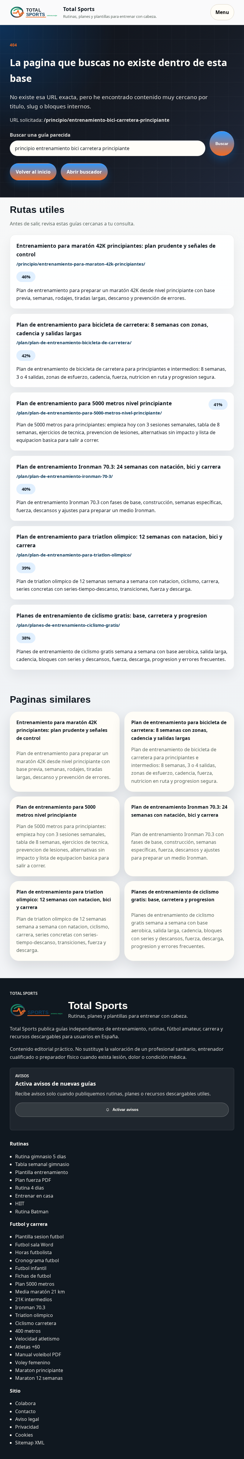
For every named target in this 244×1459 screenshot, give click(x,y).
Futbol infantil (30, 1268)
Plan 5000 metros (34, 1284)
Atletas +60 (27, 1346)
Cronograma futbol (37, 1260)
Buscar (221, 143)
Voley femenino (32, 1362)
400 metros (28, 1331)
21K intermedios (33, 1299)
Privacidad (27, 1427)
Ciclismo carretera (35, 1323)
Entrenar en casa (34, 1196)
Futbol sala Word (34, 1244)
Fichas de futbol (33, 1276)
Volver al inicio (33, 172)
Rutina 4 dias (29, 1187)
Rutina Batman (32, 1211)
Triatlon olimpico (34, 1315)
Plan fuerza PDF (33, 1180)
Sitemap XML (29, 1442)
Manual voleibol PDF (38, 1354)
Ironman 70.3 (30, 1307)
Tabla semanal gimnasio (42, 1164)
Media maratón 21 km (40, 1291)
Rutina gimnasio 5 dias (40, 1156)
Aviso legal (27, 1419)
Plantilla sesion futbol (39, 1236)
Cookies (24, 1435)
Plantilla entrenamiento (41, 1172)
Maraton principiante (39, 1370)
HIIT (19, 1203)
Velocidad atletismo (37, 1338)
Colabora (25, 1403)
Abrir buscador (84, 172)
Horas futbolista (33, 1252)
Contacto (25, 1411)
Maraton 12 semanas (39, 1378)
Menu (222, 12)
